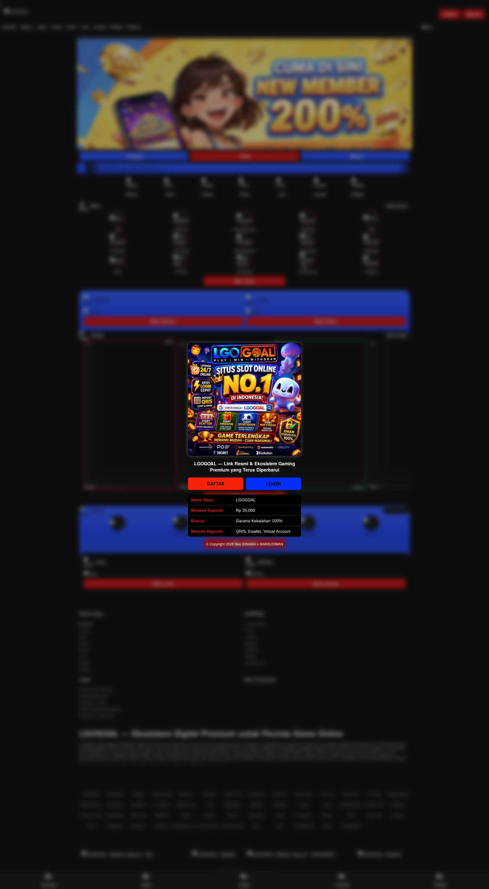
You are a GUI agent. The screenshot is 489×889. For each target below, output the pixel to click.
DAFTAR (215, 484)
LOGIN (273, 484)
